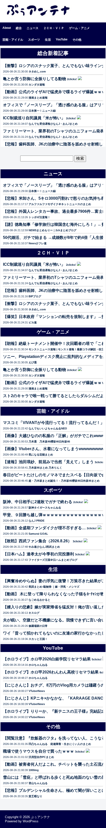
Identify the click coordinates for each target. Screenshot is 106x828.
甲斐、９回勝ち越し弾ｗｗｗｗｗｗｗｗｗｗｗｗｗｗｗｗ (54, 515)
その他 (76, 39)
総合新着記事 (53, 53)
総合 (19, 28)
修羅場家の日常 (38, 625)
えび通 (33, 362)
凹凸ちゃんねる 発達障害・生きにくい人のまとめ (60, 743)
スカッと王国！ (38, 638)
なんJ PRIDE (36, 520)
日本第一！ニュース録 (42, 110)
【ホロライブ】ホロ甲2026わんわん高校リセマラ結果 (51, 672)
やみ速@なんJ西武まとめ (44, 546)
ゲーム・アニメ (79, 28)
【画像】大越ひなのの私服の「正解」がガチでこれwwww (54, 436)
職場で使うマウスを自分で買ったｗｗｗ (38, 751)
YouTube (62, 39)
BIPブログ (35, 296)
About (6, 28)
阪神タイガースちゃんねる (45, 507)
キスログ (34, 612)
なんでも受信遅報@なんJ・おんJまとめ (53, 123)
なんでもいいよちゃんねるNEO (48, 428)
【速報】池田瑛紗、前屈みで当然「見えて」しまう (48, 462)
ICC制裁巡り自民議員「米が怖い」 (34, 118)
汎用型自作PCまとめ (41, 757)
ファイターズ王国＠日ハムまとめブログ (53, 559)
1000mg (34, 770)
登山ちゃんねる (38, 783)
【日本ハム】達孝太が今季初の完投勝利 (38, 554)
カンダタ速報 (37, 84)
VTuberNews (37, 690)
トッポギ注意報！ (39, 217)
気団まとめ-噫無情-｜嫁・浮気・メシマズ (54, 586)
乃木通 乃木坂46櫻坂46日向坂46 (49, 441)
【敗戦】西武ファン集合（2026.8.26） (37, 541)
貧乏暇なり (35, 796)
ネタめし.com (37, 71)
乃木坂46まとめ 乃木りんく (45, 467)
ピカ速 (33, 322)
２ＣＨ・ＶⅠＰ (53, 28)
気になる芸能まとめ (41, 454)
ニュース (32, 28)
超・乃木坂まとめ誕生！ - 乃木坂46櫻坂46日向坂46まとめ (64, 480)
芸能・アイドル (12, 39)
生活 (48, 39)
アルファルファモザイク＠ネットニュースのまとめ (60, 204)
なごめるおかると (39, 599)
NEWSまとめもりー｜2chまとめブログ (52, 230)
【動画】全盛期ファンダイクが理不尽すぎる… (44, 528)
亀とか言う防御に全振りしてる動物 (34, 79)
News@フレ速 (38, 243)
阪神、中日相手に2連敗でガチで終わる (37, 502)
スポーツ (34, 39)
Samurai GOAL (38, 533)
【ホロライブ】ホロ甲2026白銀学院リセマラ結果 (47, 659)
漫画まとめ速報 (38, 97)
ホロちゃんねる (38, 664)
